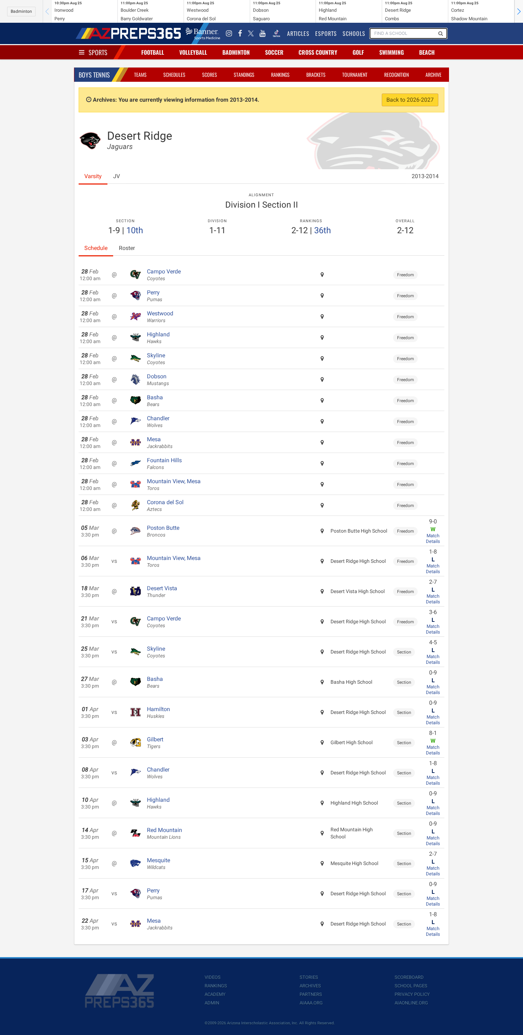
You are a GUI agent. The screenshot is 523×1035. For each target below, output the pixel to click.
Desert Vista (162, 591)
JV (116, 176)
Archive (434, 74)
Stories (309, 977)
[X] (251, 33)
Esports (326, 33)
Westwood (160, 317)
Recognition (396, 74)
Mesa (160, 442)
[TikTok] (276, 33)
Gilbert (155, 742)
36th (322, 230)
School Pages (411, 985)
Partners (311, 994)
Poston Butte (163, 531)
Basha (155, 400)
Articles (298, 33)
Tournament (355, 74)
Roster (127, 248)
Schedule (95, 248)
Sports (98, 52)
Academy (215, 994)
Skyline (156, 359)
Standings (244, 74)
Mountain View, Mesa (174, 484)
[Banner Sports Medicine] (203, 33)
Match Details (433, 538)
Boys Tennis (94, 74)
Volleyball (193, 52)
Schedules (174, 74)
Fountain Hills (164, 463)
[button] (518, 11)
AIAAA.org (311, 1002)
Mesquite (158, 863)
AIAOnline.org (411, 1002)
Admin (212, 1002)
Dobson (158, 379)
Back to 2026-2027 (410, 99)
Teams (140, 74)
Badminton (21, 11)
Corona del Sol (165, 505)
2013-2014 (425, 176)
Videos (213, 977)
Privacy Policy (412, 994)
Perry (154, 296)
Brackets (316, 74)
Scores (209, 74)
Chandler (158, 421)
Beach (427, 52)
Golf (358, 52)
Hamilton (158, 712)
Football (152, 52)
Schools (354, 33)
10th (134, 230)
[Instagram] (229, 33)
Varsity (93, 176)
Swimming (391, 52)
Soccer (274, 52)
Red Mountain (164, 833)
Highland (158, 338)
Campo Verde (164, 275)
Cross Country (318, 52)
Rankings (280, 74)
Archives (310, 985)
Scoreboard (409, 977)
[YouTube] (262, 33)
